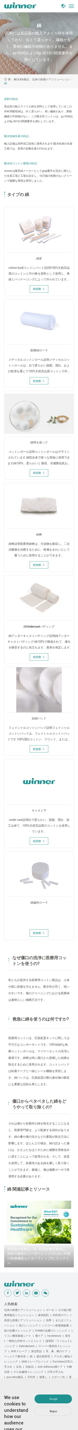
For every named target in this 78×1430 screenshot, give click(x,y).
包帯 (48, 1320)
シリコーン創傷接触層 (55, 1325)
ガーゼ (50, 1310)
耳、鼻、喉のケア (56, 1351)
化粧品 (30, 1366)
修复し (43, 1377)
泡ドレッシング (28, 1325)
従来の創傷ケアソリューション (51, 79)
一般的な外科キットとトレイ (24, 1340)
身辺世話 (36, 1351)
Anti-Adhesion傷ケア (50, 1366)
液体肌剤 (43, 1315)
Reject (53, 1411)
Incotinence (54, 1335)
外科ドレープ (19, 1351)
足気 (19, 1366)
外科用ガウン (61, 1315)
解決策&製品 (21, 79)
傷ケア (39, 1335)
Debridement (26, 1346)
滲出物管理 (43, 1356)
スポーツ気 (58, 1377)
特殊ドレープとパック (35, 1361)
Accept (53, 1398)
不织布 (31, 1377)
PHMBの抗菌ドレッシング (51, 1330)
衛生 (68, 1335)
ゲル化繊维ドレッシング (28, 1371)
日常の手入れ (55, 1371)
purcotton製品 (14, 1377)
